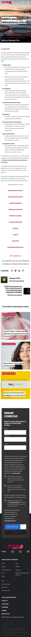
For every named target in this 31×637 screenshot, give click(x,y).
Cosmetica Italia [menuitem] (6, 584)
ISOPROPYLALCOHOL (15, 215)
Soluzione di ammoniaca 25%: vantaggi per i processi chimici (15, 394)
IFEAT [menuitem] (17, 563)
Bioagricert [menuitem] (4, 587)
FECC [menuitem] (3, 573)
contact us (16, 255)
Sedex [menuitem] (3, 576)
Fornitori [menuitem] (5, 607)
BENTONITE (15, 241)
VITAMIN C (16, 228)
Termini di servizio (7, 634)
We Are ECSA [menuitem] (6, 613)
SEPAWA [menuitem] (18, 566)
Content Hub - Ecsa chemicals (16, 38)
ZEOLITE (15, 234)
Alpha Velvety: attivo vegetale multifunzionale (14, 364)
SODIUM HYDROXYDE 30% (15, 197)
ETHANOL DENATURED (15, 222)
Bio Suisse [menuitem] (18, 570)
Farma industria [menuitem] (6, 590)
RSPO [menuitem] (3, 563)
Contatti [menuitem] (5, 600)
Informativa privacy (15, 502)
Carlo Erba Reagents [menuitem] (9, 597)
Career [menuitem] (4, 610)
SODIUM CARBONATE (15, 203)
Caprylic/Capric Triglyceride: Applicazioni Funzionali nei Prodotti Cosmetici (16, 333)
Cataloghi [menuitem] (5, 604)
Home (3, 38)
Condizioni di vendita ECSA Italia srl (12, 630)
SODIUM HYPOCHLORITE (15, 209)
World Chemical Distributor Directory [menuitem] (22, 573)
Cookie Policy (5, 626)
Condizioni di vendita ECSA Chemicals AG (13, 628)
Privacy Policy (22, 632)
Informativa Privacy (10, 520)
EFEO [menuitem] (3, 581)
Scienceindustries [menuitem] (6, 570)
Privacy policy (5, 624)
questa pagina (16, 473)
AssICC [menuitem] (3, 566)
